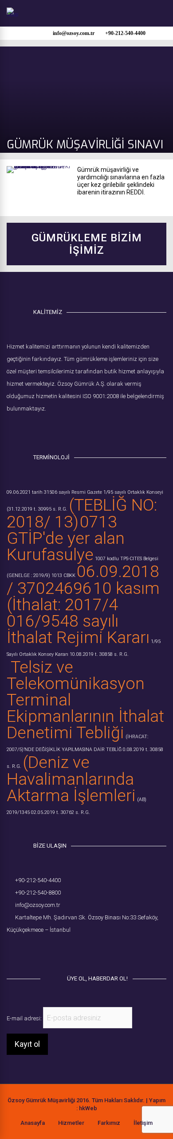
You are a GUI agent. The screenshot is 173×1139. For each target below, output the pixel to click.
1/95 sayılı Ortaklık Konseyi (133, 492)
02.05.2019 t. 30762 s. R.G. (60, 812)
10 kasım (126, 588)
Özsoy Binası (104, 917)
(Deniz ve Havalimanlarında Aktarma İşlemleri (71, 778)
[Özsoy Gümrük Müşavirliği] (12, 15)
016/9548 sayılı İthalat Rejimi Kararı (78, 629)
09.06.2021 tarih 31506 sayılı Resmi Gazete (54, 492)
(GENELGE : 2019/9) (28, 575)
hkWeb (88, 1108)
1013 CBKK (63, 575)
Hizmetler (71, 1123)
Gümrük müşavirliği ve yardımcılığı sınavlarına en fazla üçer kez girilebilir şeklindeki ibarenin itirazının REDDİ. (121, 181)
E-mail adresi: (25, 1018)
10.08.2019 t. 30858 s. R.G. (99, 654)
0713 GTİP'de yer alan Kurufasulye (66, 538)
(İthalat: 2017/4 (62, 604)
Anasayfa (32, 1123)
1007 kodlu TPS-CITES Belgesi (126, 559)
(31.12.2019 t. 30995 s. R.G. (37, 509)
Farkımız (109, 1123)
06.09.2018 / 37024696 (83, 580)
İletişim (143, 1123)
